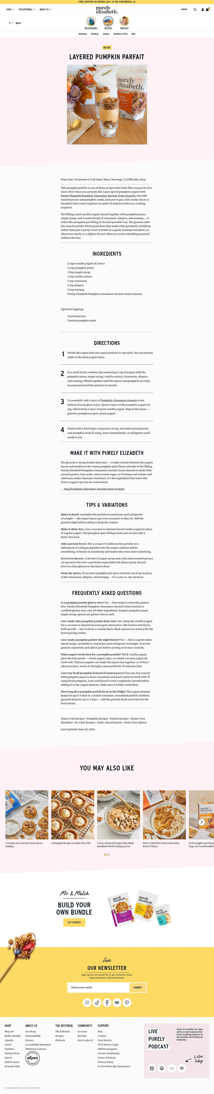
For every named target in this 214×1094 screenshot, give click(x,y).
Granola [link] (9, 1040)
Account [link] (82, 1031)
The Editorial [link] (62, 1031)
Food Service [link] (105, 1040)
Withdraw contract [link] (35, 1048)
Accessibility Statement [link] (38, 1044)
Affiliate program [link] (107, 1048)
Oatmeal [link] (9, 1048)
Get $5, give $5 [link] (85, 1040)
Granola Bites (120, 34)
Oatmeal (95, 34)
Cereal (106, 34)
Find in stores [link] (12, 1061)
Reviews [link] (82, 1035)
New (133, 34)
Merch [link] (8, 1057)
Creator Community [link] (109, 1053)
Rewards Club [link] (12, 1066)
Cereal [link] (8, 1044)
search (184, 9)
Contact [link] (102, 1035)
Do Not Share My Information (114, 1066)
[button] (202, 9)
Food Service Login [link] (108, 1044)
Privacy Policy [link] (105, 1061)
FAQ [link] (100, 1031)
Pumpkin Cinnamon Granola (119, 400)
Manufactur (35, 1088)
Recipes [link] (59, 1035)
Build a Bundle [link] (13, 1035)
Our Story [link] (30, 1031)
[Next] (201, 822)
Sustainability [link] (33, 1035)
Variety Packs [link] (12, 1053)
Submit (138, 987)
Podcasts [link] (60, 1040)
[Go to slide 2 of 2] (109, 854)
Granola (83, 34)
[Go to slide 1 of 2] (105, 854)
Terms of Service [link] (107, 1057)
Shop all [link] (9, 1031)
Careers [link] (29, 1040)
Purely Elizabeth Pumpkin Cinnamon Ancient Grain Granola (98, 195)
